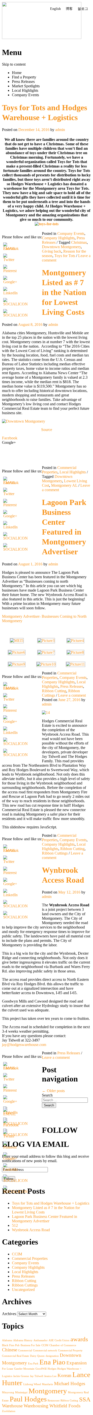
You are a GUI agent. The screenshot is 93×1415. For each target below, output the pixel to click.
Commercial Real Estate (15, 1356)
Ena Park (33, 1363)
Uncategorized (23, 1289)
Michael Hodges (69, 1383)
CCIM (17, 1254)
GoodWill (41, 1368)
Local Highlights (25, 90)
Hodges (52, 1368)
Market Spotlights (26, 86)
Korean (64, 1375)
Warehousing (36, 1405)
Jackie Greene (21, 1376)
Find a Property (24, 77)
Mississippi (21, 1392)
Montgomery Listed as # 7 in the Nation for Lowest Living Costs (64, 292)
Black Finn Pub (11, 1345)
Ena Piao (52, 1362)
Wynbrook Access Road (31, 1230)
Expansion (76, 1362)
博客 (69, 9)
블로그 (83, 9)
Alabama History (22, 1340)
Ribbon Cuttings (55, 853)
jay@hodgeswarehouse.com (24, 1045)
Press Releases (23, 81)
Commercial (25, 1350)
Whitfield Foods (64, 1405)
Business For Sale (30, 1345)
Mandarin (47, 1384)
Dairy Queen (37, 1356)
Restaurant (54, 1400)
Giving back (51, 251)
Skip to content (14, 64)
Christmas (79, 242)
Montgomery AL (64, 485)
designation (52, 1356)
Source (46, 430)
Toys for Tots (64, 256)
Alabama (7, 1340)
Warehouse (12, 1405)
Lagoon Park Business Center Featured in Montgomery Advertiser (44, 1218)
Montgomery (48, 1391)
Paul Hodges (28, 1399)
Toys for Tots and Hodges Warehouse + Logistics (50, 1203)
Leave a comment (72, 695)
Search (47, 1095)
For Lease (7, 1368)
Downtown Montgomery (61, 247)
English (55, 9)
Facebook (9, 438)
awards (79, 1339)
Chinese (9, 1349)
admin (60, 130)
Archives (9, 1314)
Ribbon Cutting (54, 691)
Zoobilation (8, 1411)
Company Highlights (58, 238)
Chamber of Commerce (62, 1345)
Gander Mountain (24, 1368)
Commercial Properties (30, 1258)
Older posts (53, 1091)
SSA (85, 1399)
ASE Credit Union (59, 1340)
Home (17, 73)
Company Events (25, 95)
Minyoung (8, 1392)
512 (15, 1225)
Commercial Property (70, 1350)
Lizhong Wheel (32, 1384)
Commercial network (45, 1350)
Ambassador (40, 1340)
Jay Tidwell (36, 1376)
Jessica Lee (50, 1376)
